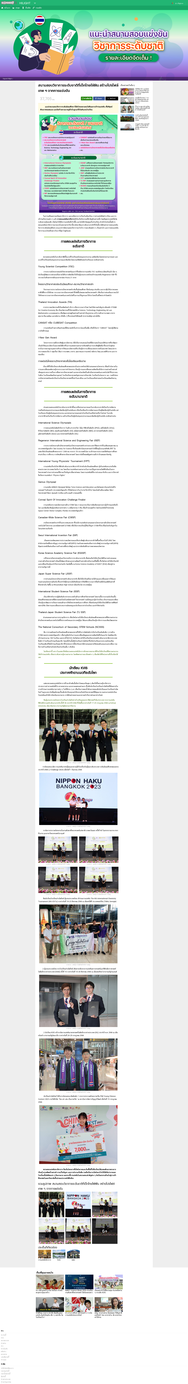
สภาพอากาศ (5, 1340)
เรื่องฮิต (27, 8)
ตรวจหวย (4, 1354)
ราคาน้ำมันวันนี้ (5, 1374)
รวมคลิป (39, 8)
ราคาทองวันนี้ (5, 1371)
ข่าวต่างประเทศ (5, 1379)
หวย (2, 1338)
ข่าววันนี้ (3, 1335)
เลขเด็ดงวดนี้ (5, 1357)
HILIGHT (24, 3)
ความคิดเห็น (88, 98)
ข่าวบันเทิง (4, 1349)
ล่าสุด (18, 8)
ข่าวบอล (3, 1360)
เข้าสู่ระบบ (180, 3)
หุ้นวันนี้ (3, 1376)
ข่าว (2, 1346)
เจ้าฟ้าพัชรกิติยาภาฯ (7, 1368)
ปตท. (73, 1260)
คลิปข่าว (3, 1351)
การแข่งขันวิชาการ (44, 1260)
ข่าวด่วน (3, 1343)
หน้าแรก (7, 8)
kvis (59, 1260)
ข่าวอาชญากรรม (6, 1382)
